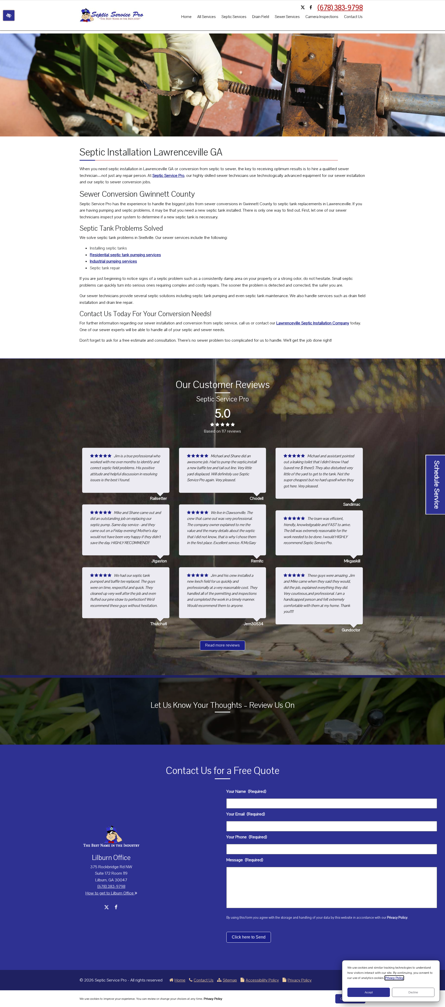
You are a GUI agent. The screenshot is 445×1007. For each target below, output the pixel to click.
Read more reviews (222, 645)
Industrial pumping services (113, 261)
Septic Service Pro (168, 175)
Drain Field (260, 16)
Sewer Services (287, 16)
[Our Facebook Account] (310, 7)
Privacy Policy (397, 917)
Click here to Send (249, 937)
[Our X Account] (302, 7)
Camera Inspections (321, 16)
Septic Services (233, 16)
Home (186, 16)
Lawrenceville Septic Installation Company (312, 323)
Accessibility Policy (262, 980)
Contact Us (353, 16)
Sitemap (230, 980)
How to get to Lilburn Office (110, 893)
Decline (413, 992)
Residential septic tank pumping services (125, 255)
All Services (206, 16)
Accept (369, 992)
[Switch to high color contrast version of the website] (9, 15)
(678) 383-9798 (340, 7)
